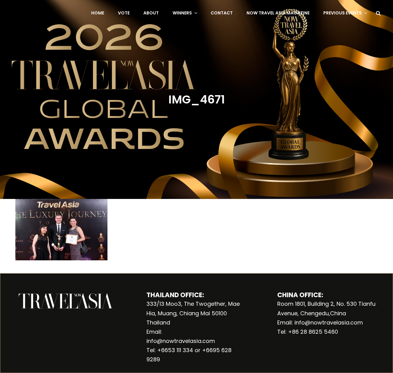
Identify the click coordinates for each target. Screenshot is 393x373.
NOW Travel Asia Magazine (278, 13)
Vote (124, 13)
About (151, 13)
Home (97, 13)
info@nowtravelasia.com (180, 341)
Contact (222, 13)
